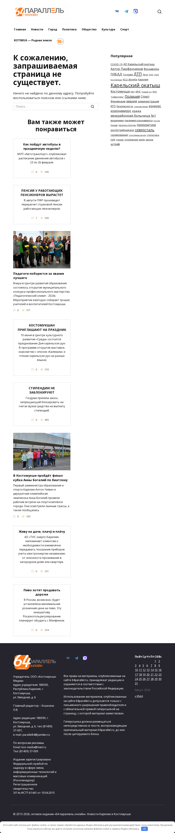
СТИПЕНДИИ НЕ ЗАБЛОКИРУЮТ (42, 390)
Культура (108, 29)
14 (152, 670)
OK (144, 828)
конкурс (155, 106)
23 (159, 674)
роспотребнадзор (122, 130)
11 (140, 670)
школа (149, 139)
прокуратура (146, 125)
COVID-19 (117, 64)
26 (144, 679)
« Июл (139, 696)
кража (136, 111)
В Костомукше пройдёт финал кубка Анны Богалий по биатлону (40, 477)
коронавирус (121, 111)
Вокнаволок (151, 69)
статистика (153, 135)
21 (152, 674)
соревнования (119, 135)
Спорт (124, 29)
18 (140, 674)
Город (52, 29)
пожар (114, 125)
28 (152, 679)
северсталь (144, 129)
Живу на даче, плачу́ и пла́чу (42, 531)
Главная (20, 29)
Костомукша (120, 91)
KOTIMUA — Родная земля (33, 40)
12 (144, 670)
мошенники (117, 120)
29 (156, 679)
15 (156, 670)
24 (136, 679)
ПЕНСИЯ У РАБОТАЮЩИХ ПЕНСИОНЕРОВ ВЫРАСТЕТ (42, 192)
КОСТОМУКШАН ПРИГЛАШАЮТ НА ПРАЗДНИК (42, 327)
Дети (145, 74)
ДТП (138, 74)
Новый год (147, 92)
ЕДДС (151, 75)
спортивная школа (137, 135)
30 (159, 679)
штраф (115, 144)
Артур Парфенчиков (127, 69)
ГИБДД (116, 74)
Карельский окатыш (135, 85)
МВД (133, 92)
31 (136, 683)
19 (144, 674)
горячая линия (141, 106)
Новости (37, 29)
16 (159, 670)
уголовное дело (135, 139)
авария (131, 101)
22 (156, 674)
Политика (69, 29)
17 (136, 674)
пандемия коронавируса (139, 120)
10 (136, 670)
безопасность (125, 106)
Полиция (132, 96)
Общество (89, 29)
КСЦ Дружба (130, 79)
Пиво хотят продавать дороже (41, 592)
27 (148, 679)
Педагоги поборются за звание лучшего (38, 275)
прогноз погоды (127, 125)
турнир (120, 139)
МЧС (138, 91)
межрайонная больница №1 (133, 115)
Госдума (128, 74)
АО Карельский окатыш (138, 64)
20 (148, 674)
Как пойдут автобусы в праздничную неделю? (42, 146)
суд (113, 139)
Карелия (143, 79)
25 (140, 679)
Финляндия (118, 101)
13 (148, 670)
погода (156, 121)
